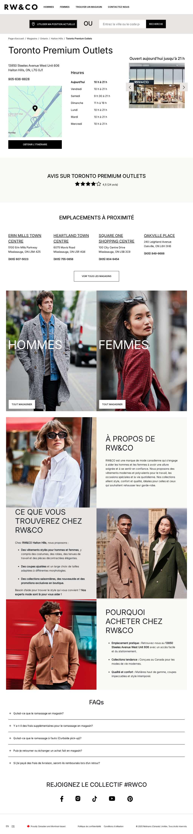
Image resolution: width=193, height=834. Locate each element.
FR (13, 826)
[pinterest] (130, 799)
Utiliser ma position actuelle (56, 24)
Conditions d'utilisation (113, 826)
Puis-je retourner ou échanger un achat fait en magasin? (47, 750)
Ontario (44, 38)
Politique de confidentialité (89, 826)
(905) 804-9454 (109, 259)
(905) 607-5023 (18, 259)
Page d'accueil (16, 38)
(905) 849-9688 (154, 253)
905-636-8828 (19, 79)
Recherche (156, 24)
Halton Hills (57, 38)
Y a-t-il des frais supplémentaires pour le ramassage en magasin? (53, 725)
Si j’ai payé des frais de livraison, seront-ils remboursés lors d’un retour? (56, 763)
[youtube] (112, 799)
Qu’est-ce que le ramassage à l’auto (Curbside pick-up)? (47, 738)
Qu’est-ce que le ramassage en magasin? (38, 713)
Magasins (32, 38)
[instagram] (77, 799)
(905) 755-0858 (63, 259)
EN (7, 826)
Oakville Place (159, 235)
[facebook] (61, 799)
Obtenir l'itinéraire (35, 144)
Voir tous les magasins (96, 276)
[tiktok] (94, 799)
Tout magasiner (22, 404)
